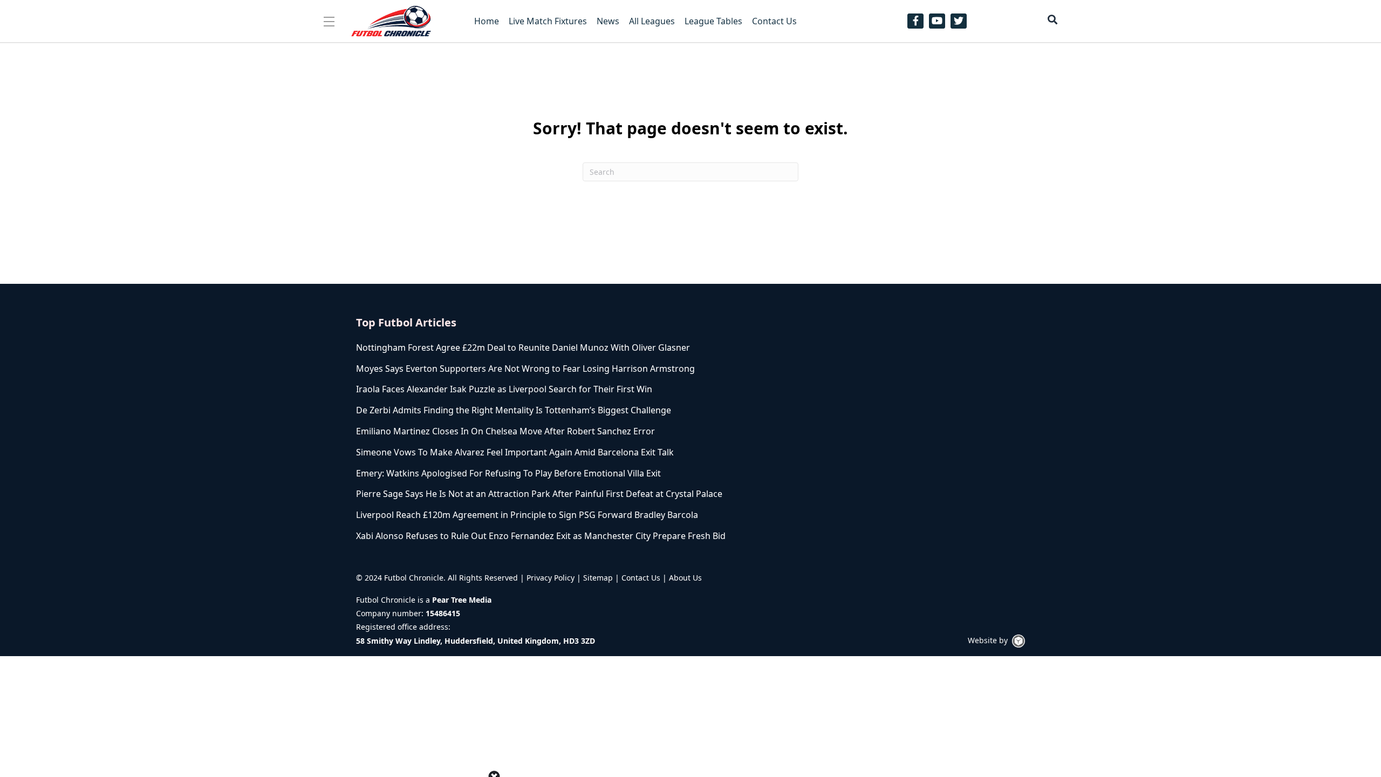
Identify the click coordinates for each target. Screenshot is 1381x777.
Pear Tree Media (461, 600)
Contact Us (640, 577)
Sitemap (598, 577)
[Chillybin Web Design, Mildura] (1018, 641)
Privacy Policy (551, 577)
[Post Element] (573, 348)
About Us (685, 577)
